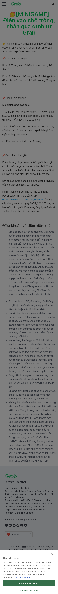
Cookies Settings (29, 590)
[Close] (52, 554)
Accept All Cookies (29, 583)
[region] (29, 572)
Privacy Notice (22, 577)
